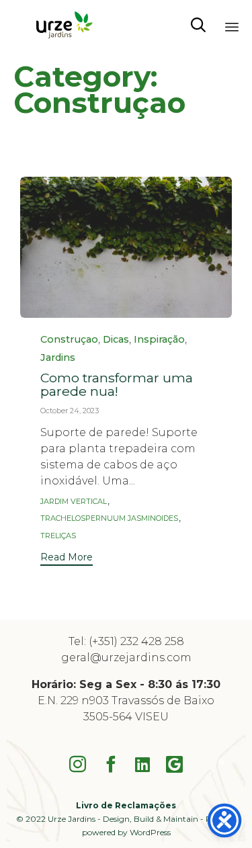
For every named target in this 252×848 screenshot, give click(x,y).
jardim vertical (73, 501)
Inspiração (159, 339)
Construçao (69, 339)
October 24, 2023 (69, 410)
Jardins (57, 358)
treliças (58, 536)
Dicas (116, 339)
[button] (66, 559)
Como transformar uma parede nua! (116, 384)
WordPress (150, 832)
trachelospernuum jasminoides (109, 518)
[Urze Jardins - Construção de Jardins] (62, 25)
